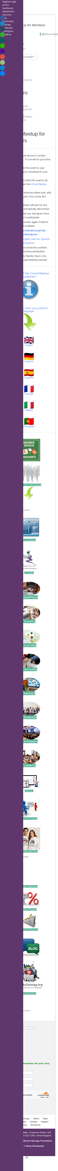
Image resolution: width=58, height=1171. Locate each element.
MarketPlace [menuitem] (8, 11)
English (26, 239)
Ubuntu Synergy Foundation (37, 1141)
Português (29, 426)
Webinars (29, 791)
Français (28, 394)
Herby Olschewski (35, 1146)
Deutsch (29, 361)
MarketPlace (29, 597)
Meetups (29, 693)
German (35, 239)
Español (29, 377)
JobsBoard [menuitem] (7, 27)
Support (44, 1122)
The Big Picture (29, 993)
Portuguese (28, 243)
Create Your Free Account (29, 485)
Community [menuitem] (8, 21)
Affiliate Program (29, 909)
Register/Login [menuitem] (9, 1)
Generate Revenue (29, 929)
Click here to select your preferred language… (28, 310)
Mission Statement (29, 886)
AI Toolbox (29, 573)
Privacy (23, 1125)
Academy (29, 765)
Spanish (45, 239)
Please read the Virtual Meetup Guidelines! (29, 275)
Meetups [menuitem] (6, 24)
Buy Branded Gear (29, 851)
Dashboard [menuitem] (7, 8)
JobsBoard (29, 717)
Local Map (29, 645)
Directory (28, 621)
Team (45, 1118)
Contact (33, 1122)
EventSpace (29, 741)
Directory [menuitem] (6, 14)
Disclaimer (35, 1125)
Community (29, 669)
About (36, 1118)
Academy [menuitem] (6, 34)
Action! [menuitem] (5, 4)
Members (26, 116)
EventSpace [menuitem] (8, 31)
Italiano (29, 410)
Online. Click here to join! (21, 81)
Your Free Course (29, 818)
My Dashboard (29, 540)
